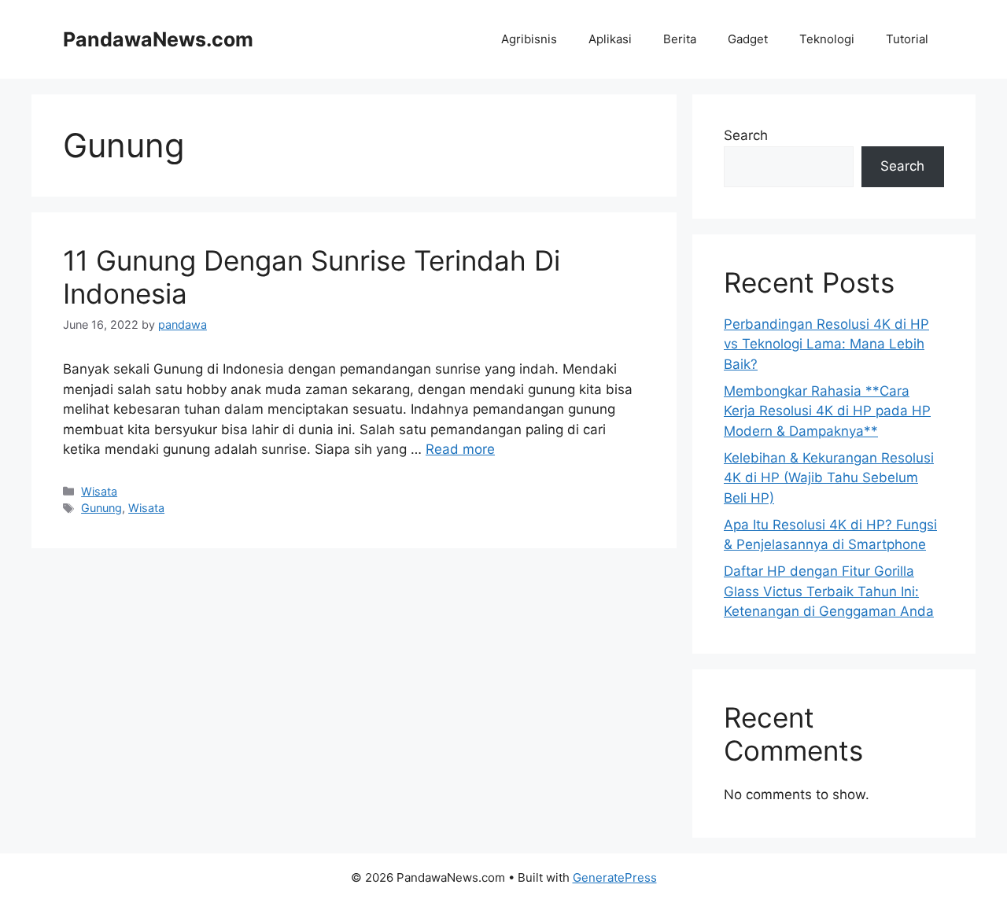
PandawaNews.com (158, 39)
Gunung (101, 507)
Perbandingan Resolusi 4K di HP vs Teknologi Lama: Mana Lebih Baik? (826, 344)
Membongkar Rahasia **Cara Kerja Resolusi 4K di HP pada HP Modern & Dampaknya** (827, 411)
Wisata (99, 491)
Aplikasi (610, 38)
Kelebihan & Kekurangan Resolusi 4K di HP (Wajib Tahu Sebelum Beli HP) (829, 478)
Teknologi (826, 38)
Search (746, 135)
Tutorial (907, 38)
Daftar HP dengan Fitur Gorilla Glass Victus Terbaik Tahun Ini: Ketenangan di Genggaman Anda (829, 591)
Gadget (748, 38)
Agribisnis (529, 38)
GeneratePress (615, 877)
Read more (460, 449)
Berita (679, 38)
